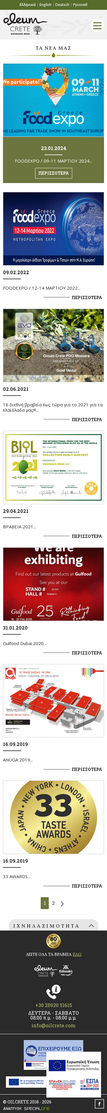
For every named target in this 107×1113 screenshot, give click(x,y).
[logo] (53, 971)
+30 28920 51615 (53, 1005)
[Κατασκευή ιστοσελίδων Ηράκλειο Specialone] (53, 1108)
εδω (77, 955)
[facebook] (99, 1104)
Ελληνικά (28, 5)
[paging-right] (62, 903)
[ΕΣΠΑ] (73, 1075)
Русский (80, 5)
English (45, 5)
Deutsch (62, 5)
